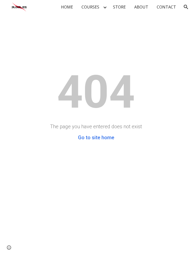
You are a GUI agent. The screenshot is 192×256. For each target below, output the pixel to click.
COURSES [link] (90, 7)
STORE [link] (119, 7)
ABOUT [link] (141, 7)
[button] (186, 7)
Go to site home (96, 137)
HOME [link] (67, 7)
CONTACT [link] (166, 7)
